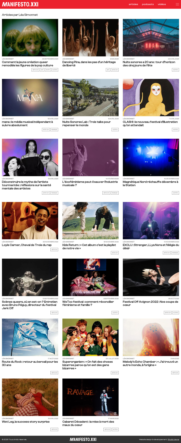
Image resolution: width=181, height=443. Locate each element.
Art (108, 70)
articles (133, 4)
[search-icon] (171, 4)
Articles (35, 70)
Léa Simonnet (8, 59)
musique (54, 130)
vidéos (162, 4)
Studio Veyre (173, 439)
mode (48, 70)
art (42, 70)
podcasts (148, 4)
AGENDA (175, 70)
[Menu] (177, 4)
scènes (54, 70)
